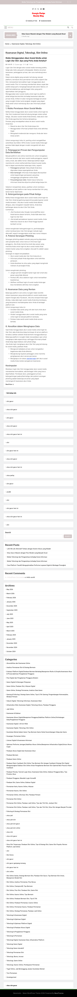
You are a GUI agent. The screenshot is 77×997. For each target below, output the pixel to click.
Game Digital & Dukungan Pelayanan (19, 682)
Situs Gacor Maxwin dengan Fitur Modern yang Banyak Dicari (36, 34)
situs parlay (10, 475)
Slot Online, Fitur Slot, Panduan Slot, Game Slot (22, 890)
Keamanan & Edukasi (14, 713)
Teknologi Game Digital (14, 944)
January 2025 (11, 639)
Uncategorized (11, 977)
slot (8, 442)
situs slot (10, 832)
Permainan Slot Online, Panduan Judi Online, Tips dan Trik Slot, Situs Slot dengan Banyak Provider (39, 807)
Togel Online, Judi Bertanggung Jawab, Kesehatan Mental (26, 969)
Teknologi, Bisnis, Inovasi (15, 956)
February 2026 (11, 598)
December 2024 (12, 643)
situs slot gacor (12, 409)
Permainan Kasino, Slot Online (17, 791)
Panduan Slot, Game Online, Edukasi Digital (21, 782)
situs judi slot (11, 820)
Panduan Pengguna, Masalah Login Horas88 (21, 778)
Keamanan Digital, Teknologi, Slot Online (20, 728)
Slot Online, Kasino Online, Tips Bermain (20, 894)
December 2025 (12, 606)
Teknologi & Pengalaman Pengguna (18, 932)
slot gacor (10, 401)
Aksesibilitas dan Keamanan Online (18, 663)
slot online (10, 871)
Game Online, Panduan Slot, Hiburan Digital (21, 686)
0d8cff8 (9, 64)
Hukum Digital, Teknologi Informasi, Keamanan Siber (24, 701)
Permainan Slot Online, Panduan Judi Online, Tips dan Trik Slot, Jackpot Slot (32, 803)
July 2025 (10, 614)
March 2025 (10, 631)
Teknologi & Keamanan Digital (17, 915)
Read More (9, 384)
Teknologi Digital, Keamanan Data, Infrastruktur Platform (25, 940)
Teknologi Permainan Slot (15, 952)
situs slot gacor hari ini (14, 434)
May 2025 (10, 622)
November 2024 (12, 647)
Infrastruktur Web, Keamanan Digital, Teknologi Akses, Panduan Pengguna (31, 705)
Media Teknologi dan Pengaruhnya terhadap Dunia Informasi (42, 2)
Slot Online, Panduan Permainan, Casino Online (22, 903)
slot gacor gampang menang (16, 863)
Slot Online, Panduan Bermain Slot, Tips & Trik (22, 899)
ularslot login (31, 359)
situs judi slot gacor (13, 824)
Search (8, 532)
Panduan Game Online (14, 759)
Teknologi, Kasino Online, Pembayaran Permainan (23, 965)
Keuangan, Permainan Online (16, 736)
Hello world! (31, 577)
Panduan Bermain (12, 755)
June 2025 (10, 618)
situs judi (10, 815)
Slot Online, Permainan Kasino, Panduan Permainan (24, 907)
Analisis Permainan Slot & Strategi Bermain (21, 667)
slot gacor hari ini (12, 451)
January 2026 (11, 602)
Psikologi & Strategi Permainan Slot (18, 811)
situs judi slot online (13, 828)
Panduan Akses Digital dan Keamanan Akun (21, 751)
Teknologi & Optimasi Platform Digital (19, 923)
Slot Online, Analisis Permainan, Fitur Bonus (21, 882)
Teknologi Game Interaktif (15, 948)
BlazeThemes (58, 993)
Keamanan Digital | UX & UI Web (17, 724)
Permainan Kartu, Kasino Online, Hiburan (20, 786)
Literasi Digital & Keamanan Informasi (19, 740)
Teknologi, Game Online (14, 961)
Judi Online (10, 709)
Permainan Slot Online (14, 799)
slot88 (9, 492)
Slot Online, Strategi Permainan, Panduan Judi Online (24, 911)
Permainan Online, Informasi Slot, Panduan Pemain (23, 795)
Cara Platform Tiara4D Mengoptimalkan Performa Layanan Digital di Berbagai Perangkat (36, 565)
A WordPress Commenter (15, 577)
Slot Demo (10, 855)
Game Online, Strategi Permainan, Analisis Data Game (24, 690)
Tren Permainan (12, 973)
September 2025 (12, 610)
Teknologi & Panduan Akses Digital (18, 927)
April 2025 (10, 627)
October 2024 (11, 651)
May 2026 (10, 589)
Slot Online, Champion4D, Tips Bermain (20, 886)
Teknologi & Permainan (14, 936)
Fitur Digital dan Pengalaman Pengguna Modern (22, 678)
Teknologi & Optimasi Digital (16, 919)
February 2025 (11, 635)
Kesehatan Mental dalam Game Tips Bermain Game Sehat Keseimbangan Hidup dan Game (37, 732)
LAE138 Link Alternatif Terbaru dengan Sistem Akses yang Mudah (29, 549)
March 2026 (10, 593)
